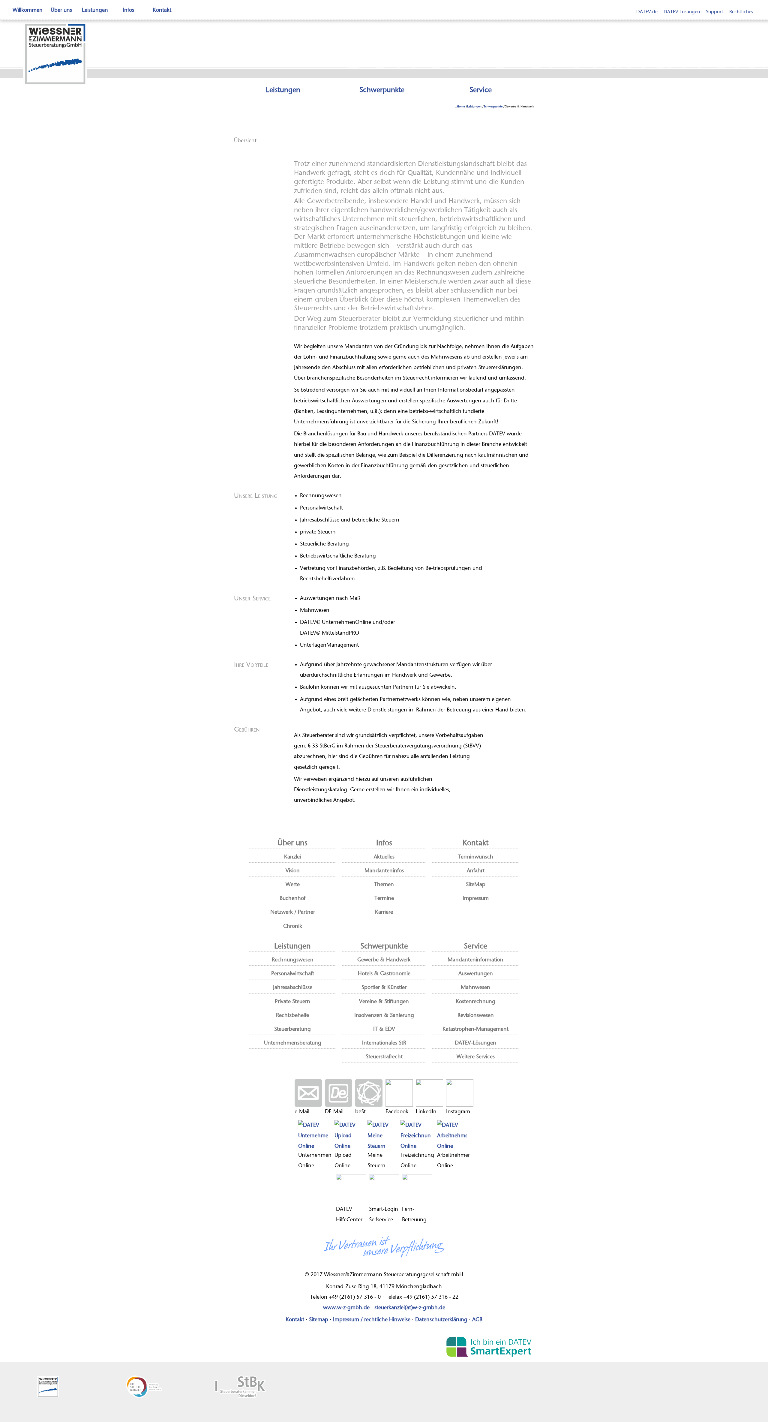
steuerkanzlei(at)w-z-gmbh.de (409, 1307)
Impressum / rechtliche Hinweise (371, 1319)
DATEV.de (647, 11)
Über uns (61, 10)
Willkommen (28, 10)
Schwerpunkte (381, 90)
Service (481, 90)
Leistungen (95, 10)
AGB (477, 1319)
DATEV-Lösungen (682, 11)
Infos (128, 10)
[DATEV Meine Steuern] (383, 1135)
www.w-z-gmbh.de (346, 1307)
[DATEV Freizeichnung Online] (417, 1135)
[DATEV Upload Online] (349, 1135)
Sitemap (318, 1319)
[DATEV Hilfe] (351, 1189)
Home (461, 106)
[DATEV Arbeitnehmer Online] (453, 1135)
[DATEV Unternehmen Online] (315, 1135)
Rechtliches (741, 11)
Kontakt (162, 10)
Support (714, 11)
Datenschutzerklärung (441, 1319)
